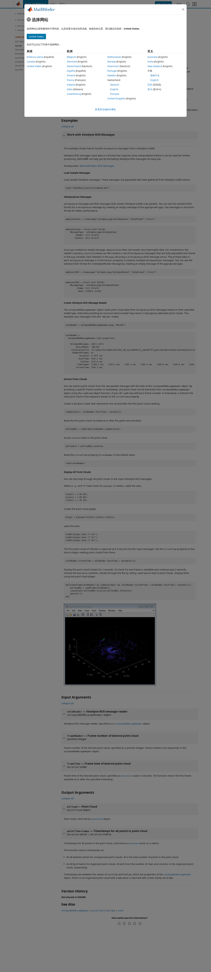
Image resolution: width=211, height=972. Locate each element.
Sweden (111, 75)
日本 (150, 84)
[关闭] (183, 9)
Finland (71, 75)
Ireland (71, 84)
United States (34, 66)
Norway (111, 61)
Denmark (72, 61)
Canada (31, 61)
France (70, 80)
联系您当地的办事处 (105, 109)
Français (114, 93)
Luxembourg (74, 93)
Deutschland (74, 66)
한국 (150, 89)
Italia (70, 89)
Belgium (71, 56)
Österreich (113, 66)
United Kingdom (116, 98)
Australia (152, 56)
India (150, 61)
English (114, 89)
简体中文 (155, 75)
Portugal (112, 70)
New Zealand (155, 66)
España (71, 70)
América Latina (35, 56)
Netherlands (114, 56)
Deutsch (114, 84)
